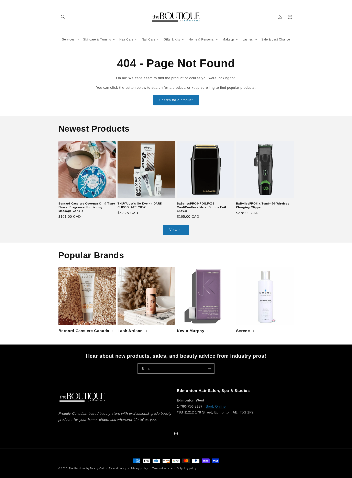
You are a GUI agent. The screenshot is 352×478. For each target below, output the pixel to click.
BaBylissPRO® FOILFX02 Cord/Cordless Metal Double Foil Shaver (201, 207)
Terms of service (162, 468)
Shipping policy (186, 468)
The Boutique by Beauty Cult (86, 468)
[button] (63, 17)
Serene (243, 331)
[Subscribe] (209, 368)
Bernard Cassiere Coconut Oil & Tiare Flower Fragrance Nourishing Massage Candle (86, 207)
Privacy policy (139, 468)
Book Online (216, 406)
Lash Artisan (130, 331)
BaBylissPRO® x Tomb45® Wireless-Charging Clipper (263, 205)
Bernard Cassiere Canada (84, 331)
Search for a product (176, 100)
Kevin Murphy (191, 331)
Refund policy (117, 468)
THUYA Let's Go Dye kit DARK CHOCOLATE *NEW (140, 205)
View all (176, 230)
